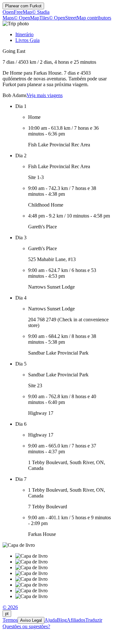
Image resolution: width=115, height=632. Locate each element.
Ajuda (50, 620)
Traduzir (93, 620)
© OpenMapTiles (31, 18)
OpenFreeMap (17, 12)
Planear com (23, 6)
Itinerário (24, 34)
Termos (10, 620)
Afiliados (76, 620)
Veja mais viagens (45, 95)
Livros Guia (27, 40)
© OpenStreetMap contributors (80, 18)
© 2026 (10, 607)
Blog (62, 620)
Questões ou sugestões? (26, 626)
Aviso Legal (31, 620)
